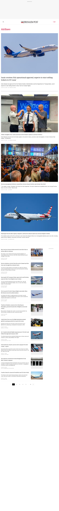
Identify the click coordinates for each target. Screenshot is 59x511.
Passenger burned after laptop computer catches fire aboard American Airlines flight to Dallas (25, 233)
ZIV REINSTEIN (4, 379)
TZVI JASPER (4, 300)
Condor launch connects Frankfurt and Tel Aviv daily (15, 372)
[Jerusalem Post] (29, 22)
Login (54, 21)
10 (30, 384)
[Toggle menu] (3, 22)
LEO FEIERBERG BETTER (6, 368)
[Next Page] (33, 384)
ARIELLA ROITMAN (5, 354)
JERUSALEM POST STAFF (6, 340)
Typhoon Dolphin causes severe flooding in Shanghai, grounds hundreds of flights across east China (14, 306)
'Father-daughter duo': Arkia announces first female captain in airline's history (21, 134)
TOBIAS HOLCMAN (12, 87)
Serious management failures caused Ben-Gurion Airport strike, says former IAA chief (23, 184)
